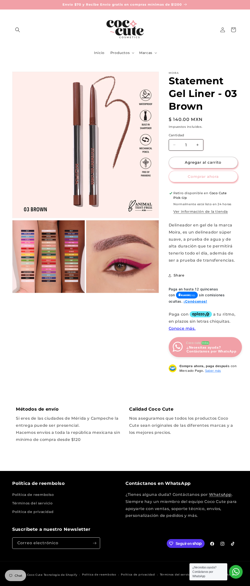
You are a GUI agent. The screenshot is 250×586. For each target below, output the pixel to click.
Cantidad (176, 135)
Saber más (213, 370)
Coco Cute (35, 574)
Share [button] (179, 275)
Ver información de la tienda (200, 211)
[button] (17, 29)
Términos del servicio (32, 503)
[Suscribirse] (94, 543)
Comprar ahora (203, 176)
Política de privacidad (32, 512)
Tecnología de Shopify (60, 574)
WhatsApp (220, 494)
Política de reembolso (33, 494)
